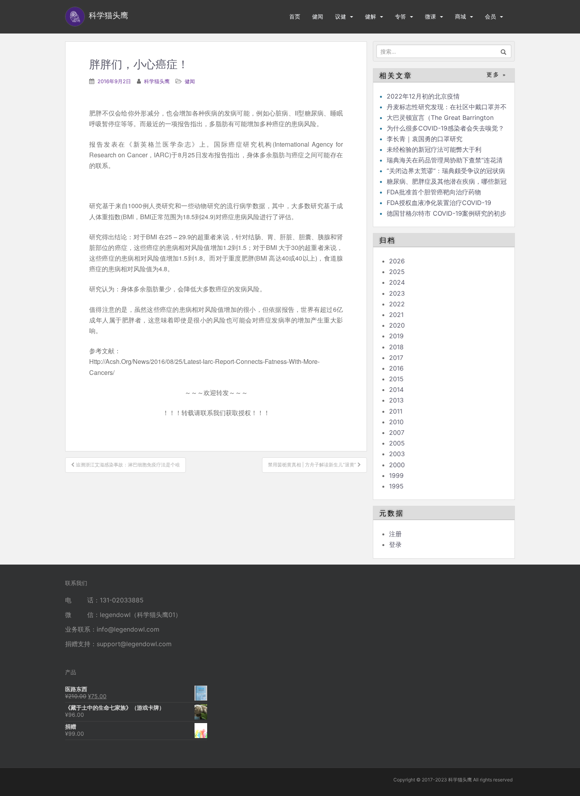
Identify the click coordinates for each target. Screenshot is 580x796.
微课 (430, 16)
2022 (397, 304)
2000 (397, 465)
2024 (397, 282)
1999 (396, 475)
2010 (396, 422)
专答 (400, 16)
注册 (395, 534)
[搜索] (503, 51)
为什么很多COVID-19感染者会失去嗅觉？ (445, 128)
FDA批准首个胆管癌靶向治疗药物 (434, 192)
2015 (396, 379)
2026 (397, 261)
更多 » (496, 75)
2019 (396, 336)
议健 (340, 16)
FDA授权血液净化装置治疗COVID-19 (439, 203)
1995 (396, 486)
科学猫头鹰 (157, 81)
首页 (294, 16)
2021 (396, 315)
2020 (397, 325)
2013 (396, 400)
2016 (396, 368)
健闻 (317, 16)
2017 (396, 358)
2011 (395, 411)
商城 (460, 16)
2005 (397, 443)
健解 (370, 16)
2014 (396, 389)
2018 (396, 347)
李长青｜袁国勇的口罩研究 (424, 139)
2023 (397, 293)
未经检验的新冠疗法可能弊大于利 (434, 149)
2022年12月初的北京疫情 (423, 96)
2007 (396, 432)
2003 (397, 454)
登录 (395, 544)
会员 (490, 16)
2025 (397, 272)
